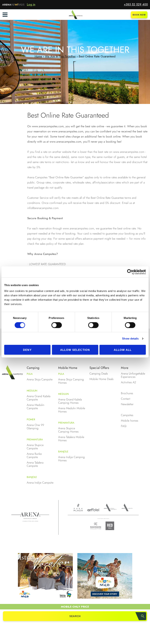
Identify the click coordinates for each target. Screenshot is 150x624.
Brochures (127, 393)
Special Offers (99, 367)
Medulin (32, 390)
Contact (125, 399)
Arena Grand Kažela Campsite (38, 398)
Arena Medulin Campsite (35, 406)
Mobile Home (67, 367)
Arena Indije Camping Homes (71, 458)
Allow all (123, 349)
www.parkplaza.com (78, 507)
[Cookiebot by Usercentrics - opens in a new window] (130, 272)
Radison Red (111, 526)
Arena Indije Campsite (40, 482)
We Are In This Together (60, 56)
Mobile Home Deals (101, 379)
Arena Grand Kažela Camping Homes (70, 401)
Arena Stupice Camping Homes (68, 430)
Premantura (35, 439)
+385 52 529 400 (136, 4)
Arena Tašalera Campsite (35, 464)
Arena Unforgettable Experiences (133, 375)
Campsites (127, 415)
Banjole (32, 477)
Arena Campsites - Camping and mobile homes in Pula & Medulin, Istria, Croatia (75, 14)
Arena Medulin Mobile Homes (71, 410)
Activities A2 (128, 382)
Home (38, 56)
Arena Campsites (127, 507)
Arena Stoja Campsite (39, 379)
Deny (27, 349)
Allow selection (75, 349)
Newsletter (127, 404)
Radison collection (95, 527)
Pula (30, 374)
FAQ (123, 426)
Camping (33, 367)
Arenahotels (110, 507)
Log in (31, 4)
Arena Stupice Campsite (35, 446)
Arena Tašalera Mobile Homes (71, 438)
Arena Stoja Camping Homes (71, 381)
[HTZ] (104, 576)
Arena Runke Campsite (34, 455)
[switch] (56, 325)
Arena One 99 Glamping (35, 426)
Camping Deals (98, 373)
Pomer (31, 419)
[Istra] (45, 576)
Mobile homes (129, 420)
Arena (30, 517)
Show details (130, 338)
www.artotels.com (93, 509)
